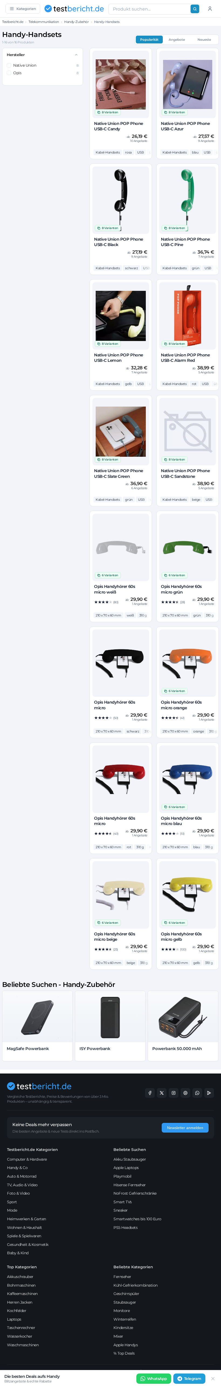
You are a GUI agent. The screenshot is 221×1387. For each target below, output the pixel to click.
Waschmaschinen (23, 1344)
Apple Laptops (126, 1167)
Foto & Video (18, 1193)
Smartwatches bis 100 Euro (137, 1218)
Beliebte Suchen (129, 1149)
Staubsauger (124, 1302)
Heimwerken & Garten (26, 1218)
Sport (12, 1201)
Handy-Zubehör (76, 22)
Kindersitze (123, 1327)
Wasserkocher (19, 1336)
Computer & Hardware (27, 1159)
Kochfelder (16, 1310)
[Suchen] (195, 9)
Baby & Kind (18, 1252)
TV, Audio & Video (22, 1184)
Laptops (14, 1319)
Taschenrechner (21, 1327)
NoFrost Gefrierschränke (135, 1193)
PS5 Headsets (125, 1227)
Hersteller (16, 54)
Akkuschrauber (20, 1276)
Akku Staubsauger (129, 1159)
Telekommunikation (44, 22)
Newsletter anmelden (185, 1128)
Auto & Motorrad (21, 1176)
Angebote (177, 40)
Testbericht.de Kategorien (32, 1149)
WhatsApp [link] (157, 1378)
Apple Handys (125, 1344)
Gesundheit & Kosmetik (28, 1244)
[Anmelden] (210, 8)
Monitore (121, 1310)
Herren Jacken (19, 1302)
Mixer (118, 1336)
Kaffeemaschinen (22, 1293)
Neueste (204, 40)
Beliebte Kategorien (133, 1267)
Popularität (149, 40)
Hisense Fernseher (129, 1184)
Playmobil (122, 1176)
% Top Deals (124, 1353)
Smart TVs (122, 1201)
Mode (12, 1210)
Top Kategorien (22, 1267)
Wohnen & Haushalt (24, 1227)
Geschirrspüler (126, 1293)
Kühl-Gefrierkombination (135, 1285)
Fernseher (122, 1276)
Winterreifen (124, 1319)
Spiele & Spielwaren (24, 1235)
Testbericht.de (12, 22)
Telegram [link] (192, 1378)
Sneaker (120, 1210)
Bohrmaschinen (21, 1285)
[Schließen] (213, 1378)
